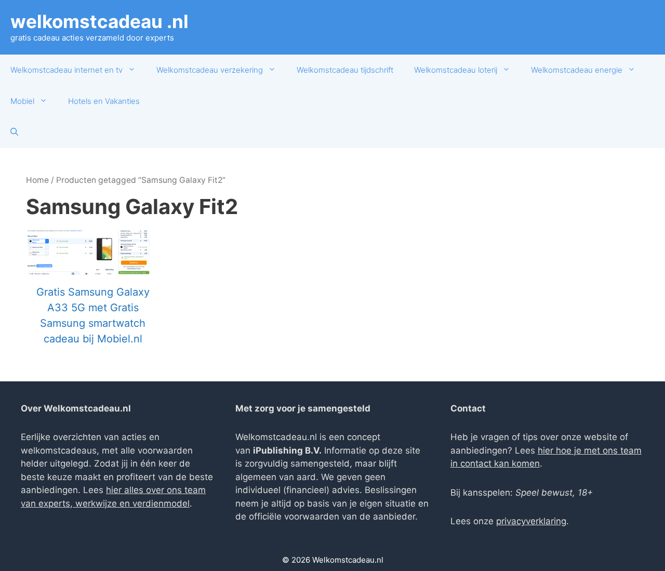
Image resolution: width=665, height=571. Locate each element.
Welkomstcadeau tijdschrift (345, 70)
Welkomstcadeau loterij (455, 70)
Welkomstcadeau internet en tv (66, 70)
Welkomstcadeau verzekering (209, 70)
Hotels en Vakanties (104, 101)
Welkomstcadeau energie (576, 70)
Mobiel (22, 101)
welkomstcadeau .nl (99, 21)
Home (37, 180)
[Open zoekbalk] (14, 132)
